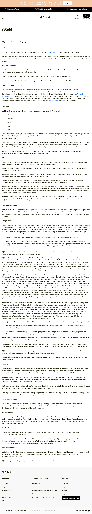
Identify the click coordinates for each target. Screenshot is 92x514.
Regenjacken (6, 487)
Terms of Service (50, 510)
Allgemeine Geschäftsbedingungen (44, 490)
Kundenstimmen (7, 497)
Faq (63, 487)
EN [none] (88, 511)
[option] (87, 511)
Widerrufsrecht (54, 100)
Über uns (65, 483)
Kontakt (64, 490)
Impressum (51, 52)
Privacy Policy (36, 510)
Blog (63, 494)
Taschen (5, 483)
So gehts (67, 3)
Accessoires (6, 490)
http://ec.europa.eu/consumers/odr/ (19, 441)
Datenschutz (36, 487)
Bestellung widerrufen (71, 498)
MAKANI (10, 510)
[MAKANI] (46, 17)
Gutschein (5, 494)
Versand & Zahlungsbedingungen (44, 497)
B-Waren (5, 501)
